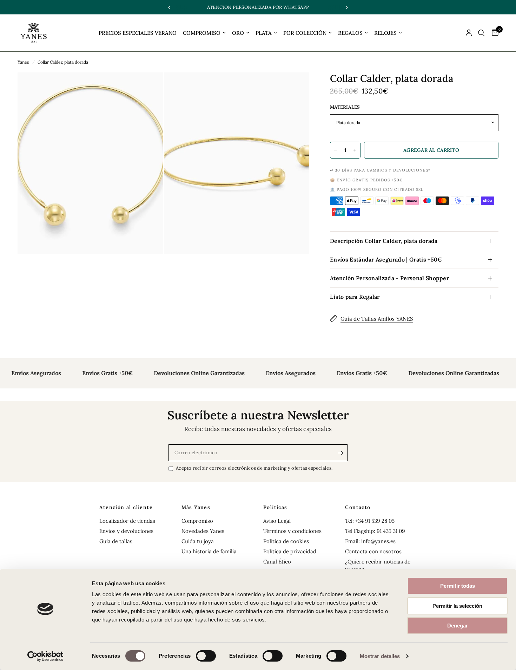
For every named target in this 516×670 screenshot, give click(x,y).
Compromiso (197, 520)
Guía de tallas (115, 541)
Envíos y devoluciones (126, 531)
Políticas (275, 507)
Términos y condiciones (292, 531)
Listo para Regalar (355, 296)
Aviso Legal (277, 520)
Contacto (357, 507)
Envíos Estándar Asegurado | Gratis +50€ (386, 259)
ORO (238, 33)
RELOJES (385, 33)
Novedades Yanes (202, 531)
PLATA (264, 33)
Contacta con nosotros (373, 551)
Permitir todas (457, 586)
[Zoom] (148, 87)
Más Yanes (196, 507)
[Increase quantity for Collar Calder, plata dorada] (355, 150)
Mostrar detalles (380, 656)
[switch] (206, 656)
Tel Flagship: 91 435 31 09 (375, 531)
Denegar (457, 626)
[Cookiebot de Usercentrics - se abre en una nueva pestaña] (45, 656)
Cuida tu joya (197, 541)
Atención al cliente (126, 507)
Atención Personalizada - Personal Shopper (389, 278)
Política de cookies (286, 541)
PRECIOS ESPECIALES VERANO (138, 33)
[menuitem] (137, 33)
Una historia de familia (209, 551)
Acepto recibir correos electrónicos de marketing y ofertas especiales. (254, 468)
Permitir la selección (457, 606)
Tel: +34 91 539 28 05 (370, 520)
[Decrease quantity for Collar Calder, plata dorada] (335, 150)
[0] (493, 32)
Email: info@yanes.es (370, 541)
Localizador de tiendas (127, 520)
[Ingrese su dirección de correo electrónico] (340, 452)
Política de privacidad (289, 551)
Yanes (23, 62)
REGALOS (350, 33)
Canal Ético (277, 561)
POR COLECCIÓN (304, 33)
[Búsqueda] (481, 32)
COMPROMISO (201, 33)
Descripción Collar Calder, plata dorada (383, 240)
